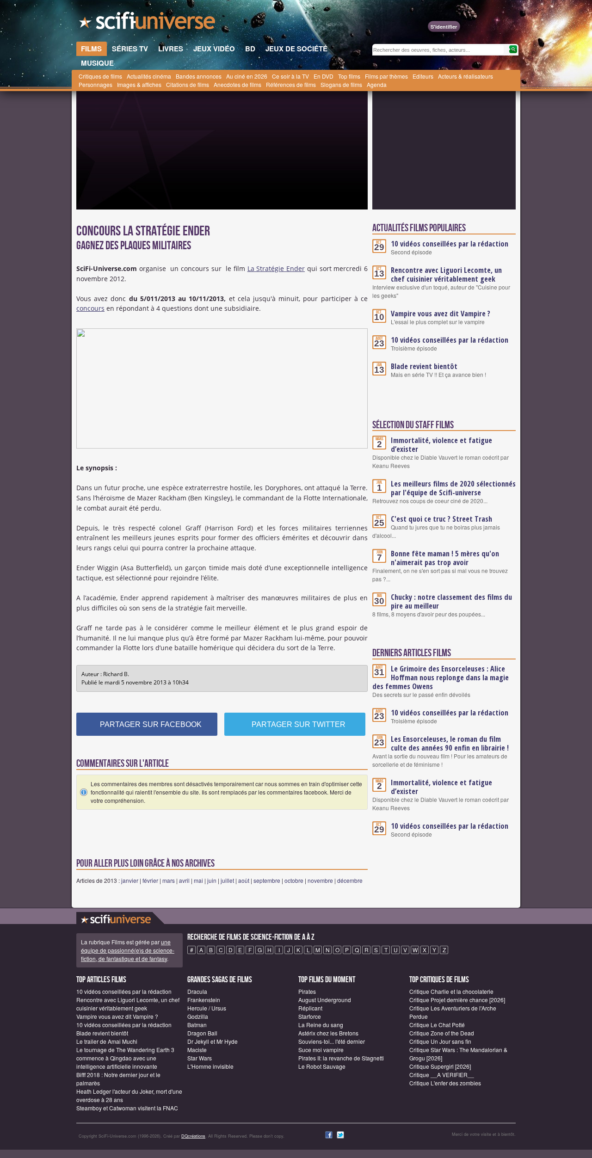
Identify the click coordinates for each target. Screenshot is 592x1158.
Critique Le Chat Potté (437, 1025)
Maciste (197, 1049)
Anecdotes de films (237, 84)
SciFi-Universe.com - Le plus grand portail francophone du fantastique (148, 23)
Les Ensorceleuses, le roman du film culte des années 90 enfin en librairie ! (450, 743)
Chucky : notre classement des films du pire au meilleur (451, 601)
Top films (349, 76)
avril (184, 880)
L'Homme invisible (210, 1066)
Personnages (95, 84)
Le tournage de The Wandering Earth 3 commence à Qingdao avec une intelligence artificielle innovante (125, 1058)
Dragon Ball (202, 1033)
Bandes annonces (199, 76)
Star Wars (199, 1058)
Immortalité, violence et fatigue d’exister (441, 444)
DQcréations (193, 1136)
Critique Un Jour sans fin (440, 1041)
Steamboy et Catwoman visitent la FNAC (127, 1108)
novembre (320, 880)
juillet (227, 880)
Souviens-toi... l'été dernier (331, 1041)
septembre (266, 880)
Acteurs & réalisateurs (465, 76)
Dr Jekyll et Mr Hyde (212, 1041)
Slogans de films (341, 84)
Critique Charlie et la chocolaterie (451, 991)
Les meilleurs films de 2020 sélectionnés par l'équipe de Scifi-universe (453, 488)
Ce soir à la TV (290, 76)
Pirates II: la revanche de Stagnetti (341, 1058)
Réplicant (310, 1008)
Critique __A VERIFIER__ (441, 1074)
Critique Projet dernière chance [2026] (457, 1000)
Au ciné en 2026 (246, 76)
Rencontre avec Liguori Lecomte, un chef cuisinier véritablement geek (446, 274)
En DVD (323, 76)
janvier (129, 880)
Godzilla (197, 1016)
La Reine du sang (320, 1025)
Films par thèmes (386, 76)
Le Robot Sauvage (321, 1066)
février (150, 880)
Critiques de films (100, 76)
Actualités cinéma (149, 76)
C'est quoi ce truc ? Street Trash (441, 519)
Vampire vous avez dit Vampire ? (440, 313)
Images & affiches (139, 84)
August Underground (324, 1000)
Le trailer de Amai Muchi (106, 1041)
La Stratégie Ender (276, 268)
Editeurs (423, 76)
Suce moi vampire (321, 1049)
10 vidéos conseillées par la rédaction (449, 244)
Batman (197, 1025)
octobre (293, 880)
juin (211, 880)
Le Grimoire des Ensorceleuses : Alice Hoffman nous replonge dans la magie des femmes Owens (440, 677)
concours (90, 308)
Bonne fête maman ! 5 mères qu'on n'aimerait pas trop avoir (445, 557)
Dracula (197, 991)
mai (198, 880)
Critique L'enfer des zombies (445, 1083)
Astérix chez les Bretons (328, 1033)
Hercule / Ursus (206, 1008)
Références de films (291, 84)
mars (168, 880)
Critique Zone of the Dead (441, 1033)
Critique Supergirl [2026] (440, 1066)
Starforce (309, 1016)
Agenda (377, 84)
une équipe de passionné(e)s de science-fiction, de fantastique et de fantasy (127, 950)
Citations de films (187, 84)
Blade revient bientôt (424, 366)
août (243, 880)
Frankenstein (203, 1000)
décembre (350, 880)
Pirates (307, 991)
